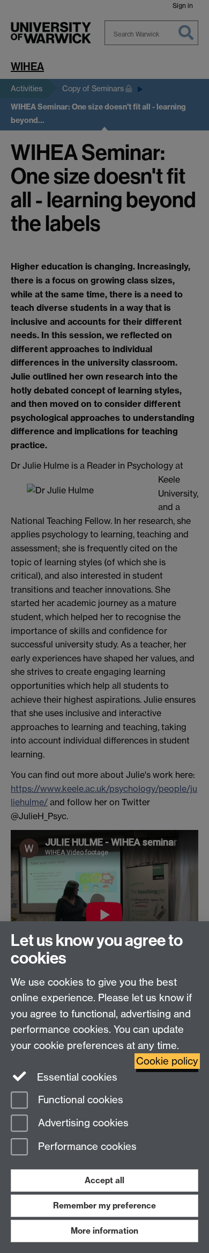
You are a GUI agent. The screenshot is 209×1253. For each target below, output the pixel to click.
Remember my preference (104, 1205)
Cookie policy (167, 1061)
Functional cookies (79, 1100)
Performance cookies (86, 1147)
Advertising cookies (82, 1123)
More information (104, 1231)
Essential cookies (75, 1077)
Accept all (104, 1180)
